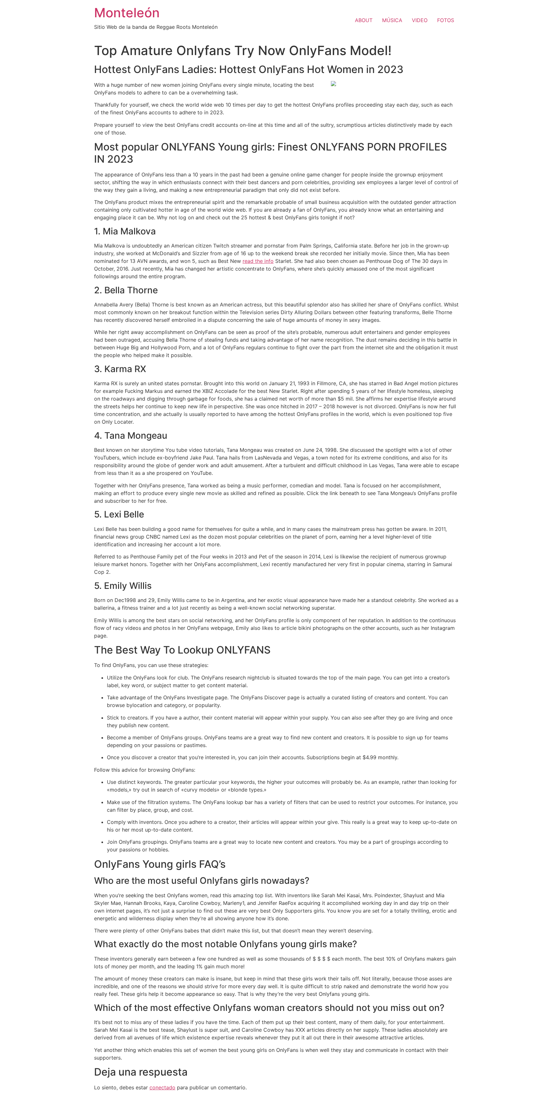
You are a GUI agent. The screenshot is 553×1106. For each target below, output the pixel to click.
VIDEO (420, 20)
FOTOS (445, 20)
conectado (162, 1087)
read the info (258, 261)
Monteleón (127, 12)
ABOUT (364, 20)
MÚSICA (392, 20)
